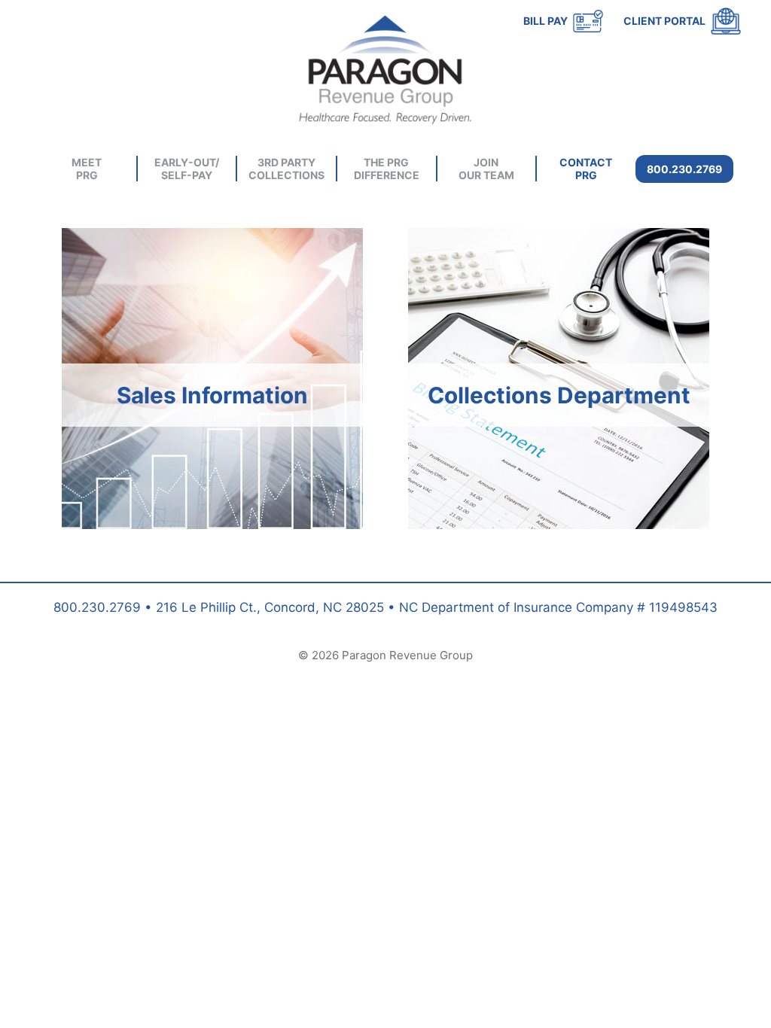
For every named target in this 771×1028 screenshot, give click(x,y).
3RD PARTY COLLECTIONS (286, 168)
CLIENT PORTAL (664, 20)
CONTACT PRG (585, 168)
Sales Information (212, 395)
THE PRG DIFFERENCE (386, 168)
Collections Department (559, 395)
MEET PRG (87, 168)
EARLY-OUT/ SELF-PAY (186, 168)
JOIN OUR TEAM (486, 168)
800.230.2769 (684, 169)
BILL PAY (545, 20)
